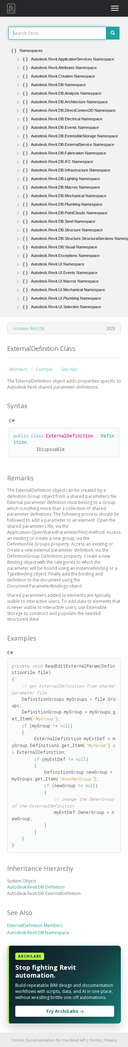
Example (45, 369)
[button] (18, 59)
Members (18, 369)
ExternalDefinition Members (35, 925)
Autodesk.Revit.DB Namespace (38, 933)
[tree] (64, 178)
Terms (95, 1040)
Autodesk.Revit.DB (28, 328)
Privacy (111, 1040)
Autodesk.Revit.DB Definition (36, 887)
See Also (69, 369)
